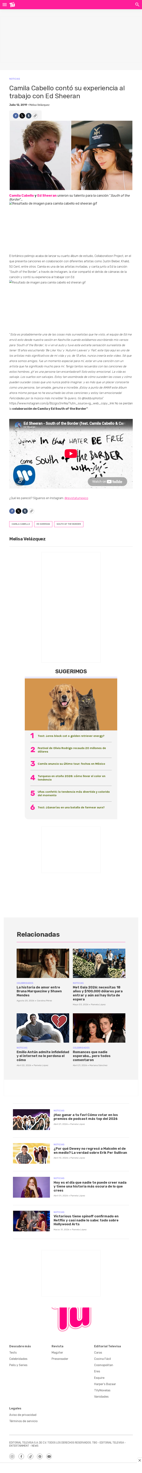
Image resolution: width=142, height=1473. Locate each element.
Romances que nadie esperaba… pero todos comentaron (92, 1056)
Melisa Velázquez (39, 105)
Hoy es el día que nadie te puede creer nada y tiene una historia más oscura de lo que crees (90, 1186)
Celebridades (25, 983)
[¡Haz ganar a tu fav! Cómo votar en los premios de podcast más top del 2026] (31, 1119)
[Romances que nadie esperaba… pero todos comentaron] (99, 1028)
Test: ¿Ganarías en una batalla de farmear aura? (71, 807)
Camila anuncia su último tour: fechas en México (71, 763)
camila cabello (21, 524)
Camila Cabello (21, 196)
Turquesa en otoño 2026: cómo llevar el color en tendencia (71, 777)
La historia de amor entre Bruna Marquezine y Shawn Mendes (39, 991)
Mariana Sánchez (98, 1065)
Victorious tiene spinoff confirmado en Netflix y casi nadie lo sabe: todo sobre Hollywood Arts (86, 1220)
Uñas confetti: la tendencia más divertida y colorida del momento (74, 793)
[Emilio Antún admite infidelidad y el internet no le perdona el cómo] (43, 1028)
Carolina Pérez (44, 1000)
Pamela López (98, 1004)
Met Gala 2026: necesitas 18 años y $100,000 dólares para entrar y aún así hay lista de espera (98, 993)
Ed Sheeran (47, 196)
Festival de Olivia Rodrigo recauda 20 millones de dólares (72, 749)
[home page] (12, 4)
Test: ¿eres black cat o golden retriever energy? (71, 736)
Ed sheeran (43, 524)
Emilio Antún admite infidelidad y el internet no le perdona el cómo (43, 1056)
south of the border (69, 524)
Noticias (14, 78)
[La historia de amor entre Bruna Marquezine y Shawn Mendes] (43, 963)
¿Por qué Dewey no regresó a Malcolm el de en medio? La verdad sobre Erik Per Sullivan (90, 1151)
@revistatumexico (76, 498)
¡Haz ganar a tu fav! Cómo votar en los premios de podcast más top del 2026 (86, 1117)
